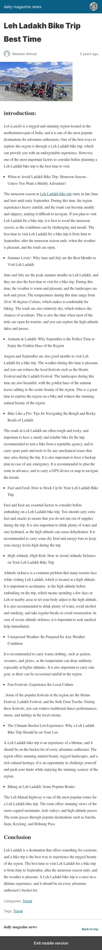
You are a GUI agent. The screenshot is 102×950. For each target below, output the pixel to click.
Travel (27, 901)
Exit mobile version (51, 943)
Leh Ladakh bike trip (56, 193)
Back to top (90, 929)
